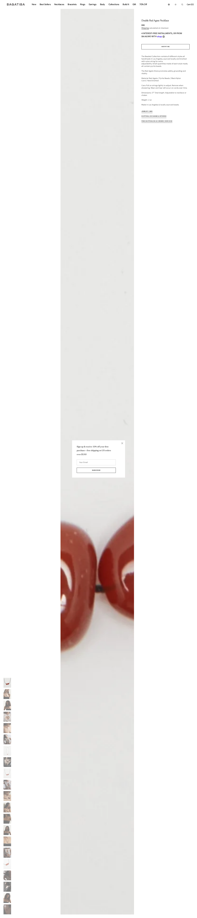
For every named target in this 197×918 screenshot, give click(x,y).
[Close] (122, 443)
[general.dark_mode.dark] (175, 5)
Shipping (145, 28)
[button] (169, 4)
